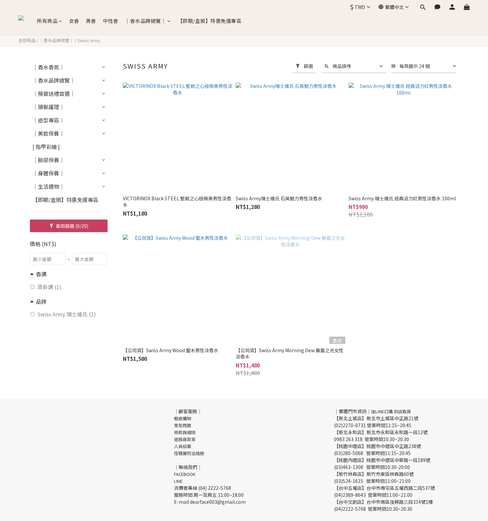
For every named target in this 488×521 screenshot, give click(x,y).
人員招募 (182, 446)
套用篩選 (71, 226)
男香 (91, 20)
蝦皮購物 (182, 418)
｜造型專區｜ (48, 120)
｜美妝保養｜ (48, 133)
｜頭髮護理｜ (48, 107)
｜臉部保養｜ (48, 160)
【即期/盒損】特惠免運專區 (210, 20)
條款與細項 (185, 432)
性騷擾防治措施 (189, 453)
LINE (178, 481)
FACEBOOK (185, 474)
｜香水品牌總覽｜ (145, 20)
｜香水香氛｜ (48, 67)
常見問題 (182, 425)
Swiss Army (88, 40)
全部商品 (27, 40)
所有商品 (47, 20)
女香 (74, 20)
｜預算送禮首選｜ (54, 94)
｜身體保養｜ (48, 173)
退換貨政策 (185, 439)
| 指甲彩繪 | (46, 147)
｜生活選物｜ (48, 186)
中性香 (111, 20)
